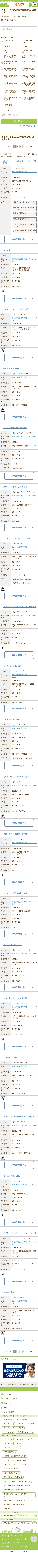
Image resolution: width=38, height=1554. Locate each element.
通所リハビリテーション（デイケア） (28, 63)
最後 (31, 146)
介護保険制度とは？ (10, 1516)
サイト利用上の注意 (8, 1546)
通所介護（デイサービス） (28, 56)
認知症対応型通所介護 (11, 1468)
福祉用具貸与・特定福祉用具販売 (28, 98)
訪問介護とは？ (25, 1516)
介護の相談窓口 (9, 1412)
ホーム (3, 1385)
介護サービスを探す (10, 1399)
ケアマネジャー (22, 1419)
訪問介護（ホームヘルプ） (28, 41)
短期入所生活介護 (9, 1481)
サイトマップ (6, 1539)
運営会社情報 (23, 1546)
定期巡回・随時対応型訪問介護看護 (10, 56)
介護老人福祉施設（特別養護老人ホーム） (28, 84)
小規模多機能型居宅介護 (28, 69)
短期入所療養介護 (24, 1481)
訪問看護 (25, 46)
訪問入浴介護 (8, 46)
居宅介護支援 (8, 41)
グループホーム (8, 1432)
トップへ (33, 1539)
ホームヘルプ (8, 1423)
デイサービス (20, 1423)
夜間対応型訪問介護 (28, 51)
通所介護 (6, 1460)
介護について (8, 1407)
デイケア (6, 1428)
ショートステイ (18, 1428)
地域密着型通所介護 (19, 1460)
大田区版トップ (14, 1385)
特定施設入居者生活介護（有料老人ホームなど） (28, 92)
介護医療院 (8, 105)
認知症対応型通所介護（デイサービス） (10, 70)
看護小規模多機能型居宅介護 (10, 76)
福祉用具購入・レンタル (25, 1432)
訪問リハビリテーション (10, 51)
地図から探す (8, 1403)
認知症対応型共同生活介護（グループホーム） (10, 99)
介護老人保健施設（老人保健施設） (10, 91)
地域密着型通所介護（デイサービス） (10, 63)
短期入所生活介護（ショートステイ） (28, 77)
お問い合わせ (19, 1539)
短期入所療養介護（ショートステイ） (10, 84)
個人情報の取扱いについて (10, 1543)
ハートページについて (18, 1535)
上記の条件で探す (19, 121)
